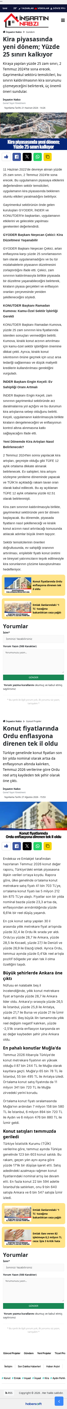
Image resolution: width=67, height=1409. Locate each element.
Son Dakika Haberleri (29, 1366)
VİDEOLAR (43, 8)
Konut (6, 1378)
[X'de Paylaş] (27, 157)
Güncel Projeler (33, 721)
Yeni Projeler (44, 1353)
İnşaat (36, 1378)
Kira (46, 1378)
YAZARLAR (27, 8)
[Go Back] (59, 1401)
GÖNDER (33, 677)
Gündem (30, 32)
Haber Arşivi (53, 1366)
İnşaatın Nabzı (14, 32)
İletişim (8, 1366)
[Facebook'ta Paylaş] (17, 157)
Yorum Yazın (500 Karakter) (20, 646)
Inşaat (26, 1378)
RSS (10, 1393)
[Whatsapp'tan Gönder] (37, 157)
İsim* (6, 632)
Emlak (16, 1378)
